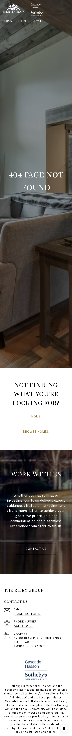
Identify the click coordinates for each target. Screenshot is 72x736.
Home (36, 416)
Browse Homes (36, 431)
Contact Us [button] (36, 548)
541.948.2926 (23, 626)
